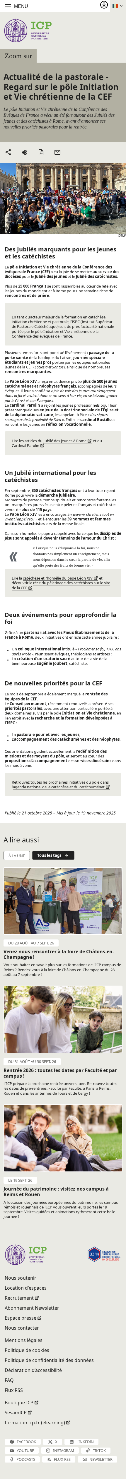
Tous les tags (49, 855)
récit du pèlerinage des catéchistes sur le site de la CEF (61, 585)
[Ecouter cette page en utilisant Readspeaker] (24, 152)
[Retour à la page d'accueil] (28, 30)
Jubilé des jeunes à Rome (64, 440)
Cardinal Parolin (25, 445)
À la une (16, 855)
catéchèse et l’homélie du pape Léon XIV (58, 578)
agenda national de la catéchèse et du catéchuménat (59, 786)
